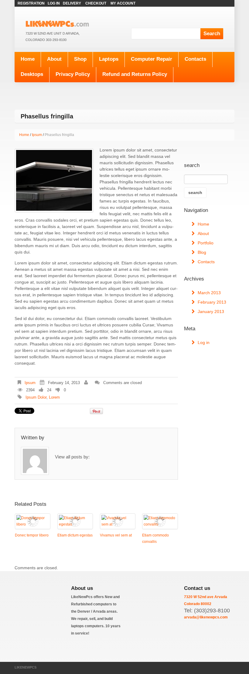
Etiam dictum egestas (75, 535)
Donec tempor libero (32, 535)
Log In (54, 3)
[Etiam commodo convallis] (160, 521)
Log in (204, 342)
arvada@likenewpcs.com (206, 617)
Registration (31, 3)
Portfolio (205, 242)
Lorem (54, 397)
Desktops (32, 74)
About (54, 59)
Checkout (95, 3)
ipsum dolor (36, 397)
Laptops (108, 59)
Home (28, 59)
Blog (202, 252)
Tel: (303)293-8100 (207, 611)
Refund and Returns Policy (134, 74)
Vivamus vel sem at (116, 535)
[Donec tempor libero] (32, 521)
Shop (80, 59)
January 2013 (211, 311)
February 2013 (212, 302)
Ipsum (37, 135)
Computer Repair (151, 59)
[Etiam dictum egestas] (75, 521)
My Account (123, 3)
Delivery (72, 3)
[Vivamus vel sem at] (117, 521)
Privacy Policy (73, 74)
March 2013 (209, 292)
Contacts (195, 59)
